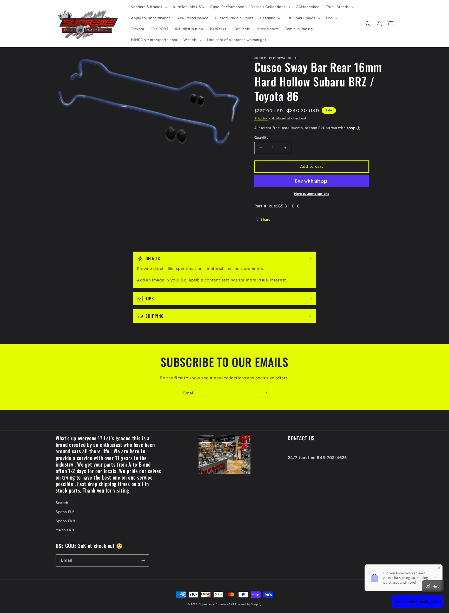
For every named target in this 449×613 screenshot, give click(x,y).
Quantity (261, 137)
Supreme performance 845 (217, 604)
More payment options (311, 194)
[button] (149, 7)
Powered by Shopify (248, 604)
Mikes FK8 (65, 530)
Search (62, 503)
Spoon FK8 (65, 521)
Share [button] (265, 219)
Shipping (261, 118)
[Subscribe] (265, 393)
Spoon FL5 (65, 512)
